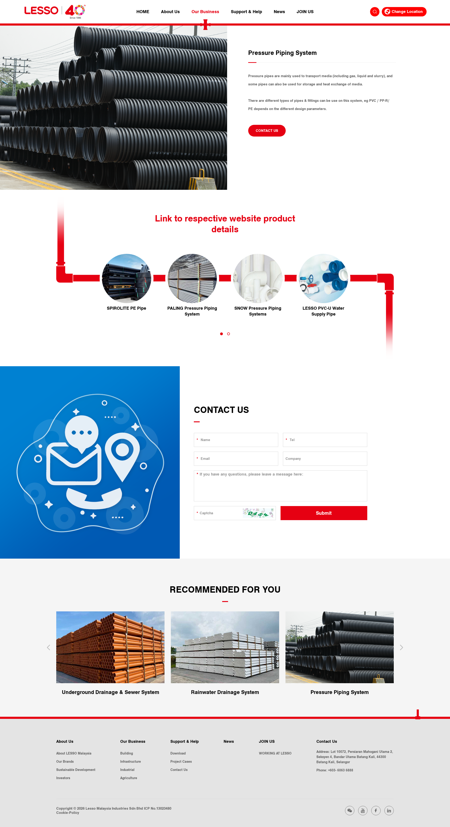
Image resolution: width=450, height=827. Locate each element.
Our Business (205, 11)
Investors (63, 778)
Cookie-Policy (67, 813)
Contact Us (179, 770)
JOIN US (305, 11)
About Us (170, 11)
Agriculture (128, 778)
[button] (221, 333)
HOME (142, 11)
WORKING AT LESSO (275, 753)
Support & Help (246, 11)
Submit (324, 513)
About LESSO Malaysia (73, 753)
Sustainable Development (75, 770)
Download (178, 753)
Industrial (127, 770)
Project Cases (181, 761)
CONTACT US (267, 131)
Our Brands (65, 761)
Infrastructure (130, 761)
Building (126, 753)
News (279, 11)
